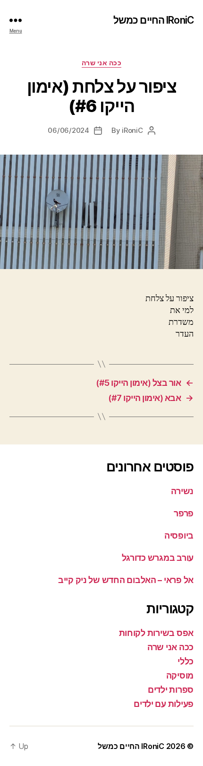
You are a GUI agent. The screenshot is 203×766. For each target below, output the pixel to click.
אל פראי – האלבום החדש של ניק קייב (126, 580)
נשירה (182, 491)
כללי (186, 661)
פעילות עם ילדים (164, 704)
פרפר (184, 513)
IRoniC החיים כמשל (153, 20)
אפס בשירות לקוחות (156, 633)
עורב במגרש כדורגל (158, 558)
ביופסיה (179, 535)
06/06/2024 (68, 130)
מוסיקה (180, 675)
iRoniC (132, 130)
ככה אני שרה (102, 63)
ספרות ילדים (171, 690)
